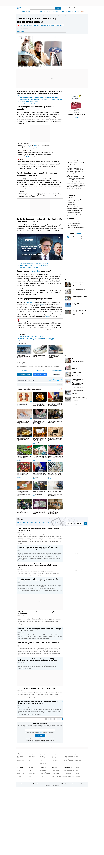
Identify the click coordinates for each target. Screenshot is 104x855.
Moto (63, 11)
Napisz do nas (41, 370)
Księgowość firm (20, 752)
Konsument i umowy (44, 757)
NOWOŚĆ (76, 112)
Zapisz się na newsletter (57, 370)
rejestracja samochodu (22, 366)
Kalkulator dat (54, 769)
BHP (29, 760)
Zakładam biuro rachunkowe (69, 754)
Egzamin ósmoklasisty (33, 777)
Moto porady (25, 522)
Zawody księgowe (20, 760)
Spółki (53, 756)
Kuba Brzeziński (20, 31)
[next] (62, 719)
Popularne (70, 162)
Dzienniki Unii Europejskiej (45, 773)
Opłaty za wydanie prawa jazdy (73, 220)
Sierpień (78, 233)
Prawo (48, 11)
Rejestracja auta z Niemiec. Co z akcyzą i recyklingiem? (33, 265)
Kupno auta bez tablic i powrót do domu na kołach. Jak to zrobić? (35, 340)
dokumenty (31, 366)
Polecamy (68, 356)
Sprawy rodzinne (43, 754)
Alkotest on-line (28, 524)
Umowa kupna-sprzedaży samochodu (75, 208)
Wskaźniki (71, 218)
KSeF (82, 11)
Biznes (34, 11)
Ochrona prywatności (26, 783)
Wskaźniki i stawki (68, 767)
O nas (18, 783)
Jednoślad (50, 522)
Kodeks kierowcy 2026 (76, 114)
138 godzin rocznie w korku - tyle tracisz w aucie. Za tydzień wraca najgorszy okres (75, 176)
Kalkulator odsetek (55, 773)
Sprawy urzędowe (43, 759)
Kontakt (67, 783)
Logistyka (44, 522)
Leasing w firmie (55, 760)
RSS (62, 783)
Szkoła (30, 770)
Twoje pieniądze (55, 11)
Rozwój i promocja (20, 773)
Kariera (57, 783)
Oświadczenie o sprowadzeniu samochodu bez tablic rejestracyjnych (36, 338)
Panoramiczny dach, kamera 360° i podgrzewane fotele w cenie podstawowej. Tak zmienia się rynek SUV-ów (76, 165)
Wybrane (82, 162)
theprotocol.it (77, 776)
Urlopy (30, 759)
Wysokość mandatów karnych (73, 223)
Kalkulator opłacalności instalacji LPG (75, 199)
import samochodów (39, 366)
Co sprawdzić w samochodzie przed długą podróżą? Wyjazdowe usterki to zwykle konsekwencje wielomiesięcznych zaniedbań (76, 186)
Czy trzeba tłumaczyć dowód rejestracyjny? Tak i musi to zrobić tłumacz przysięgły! (40, 99)
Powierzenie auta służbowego (73, 212)
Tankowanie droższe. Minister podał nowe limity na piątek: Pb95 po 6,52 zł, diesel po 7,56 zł (75, 179)
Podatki (18, 754)
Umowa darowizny (71, 215)
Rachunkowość (20, 756)
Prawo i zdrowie (43, 763)
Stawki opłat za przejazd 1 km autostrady (75, 221)
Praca (41, 760)
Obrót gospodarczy (20, 757)
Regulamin (51, 783)
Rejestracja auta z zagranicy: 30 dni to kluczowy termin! (33, 263)
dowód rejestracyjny (31, 147)
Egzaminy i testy (32, 773)
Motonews (19, 522)
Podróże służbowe (67, 773)
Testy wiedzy (31, 779)
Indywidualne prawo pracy (33, 754)
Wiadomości (77, 754)
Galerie (55, 522)
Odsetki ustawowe (67, 774)
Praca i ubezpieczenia (56, 757)
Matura (30, 776)
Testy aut (31, 522)
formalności (56, 366)
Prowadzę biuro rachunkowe (69, 756)
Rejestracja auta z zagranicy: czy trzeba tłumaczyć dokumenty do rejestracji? (38, 97)
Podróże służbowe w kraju (72, 225)
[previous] (46, 719)
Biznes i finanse (55, 754)
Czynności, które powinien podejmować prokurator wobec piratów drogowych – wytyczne (75, 182)
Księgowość (22, 11)
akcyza (42, 304)
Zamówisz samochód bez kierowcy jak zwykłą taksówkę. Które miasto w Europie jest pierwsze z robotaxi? (75, 172)
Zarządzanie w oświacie (33, 774)
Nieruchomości (69, 11)
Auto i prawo (37, 522)
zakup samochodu (49, 366)
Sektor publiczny (41, 11)
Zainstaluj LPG (20, 524)
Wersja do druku (25, 370)
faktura (35, 145)
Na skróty (77, 767)
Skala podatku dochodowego (69, 776)
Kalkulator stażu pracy (56, 774)
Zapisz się (40, 735)
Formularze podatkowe (79, 774)
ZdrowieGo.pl (78, 769)
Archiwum (77, 770)
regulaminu (40, 732)
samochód (36, 271)
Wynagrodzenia (31, 756)
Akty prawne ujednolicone (45, 774)
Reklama (72, 783)
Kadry (29, 11)
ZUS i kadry (19, 759)
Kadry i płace (19, 774)
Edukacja (77, 11)
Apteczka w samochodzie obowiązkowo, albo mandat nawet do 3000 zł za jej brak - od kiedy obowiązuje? (75, 189)
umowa (48, 186)
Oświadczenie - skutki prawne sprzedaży (75, 214)
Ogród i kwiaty (78, 760)
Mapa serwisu (80, 783)
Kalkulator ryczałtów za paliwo (73, 200)
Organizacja (19, 769)
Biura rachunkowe (68, 752)
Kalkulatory (72, 195)
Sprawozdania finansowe (68, 760)
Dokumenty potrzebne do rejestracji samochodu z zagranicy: (34, 95)
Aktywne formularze (74, 207)
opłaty (27, 156)
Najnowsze (76, 162)
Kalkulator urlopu (70, 202)
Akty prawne (43, 767)
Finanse (77, 757)
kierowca (25, 118)
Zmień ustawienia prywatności (40, 783)
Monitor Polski (43, 770)
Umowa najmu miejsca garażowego (74, 210)
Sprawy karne (43, 756)
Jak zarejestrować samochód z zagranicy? (29, 101)
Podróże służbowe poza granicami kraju (75, 227)
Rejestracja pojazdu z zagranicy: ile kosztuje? (30, 103)
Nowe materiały (69, 280)
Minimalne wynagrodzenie (69, 770)
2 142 (59, 718)
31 (68, 236)
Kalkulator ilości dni (71, 204)
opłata (47, 316)
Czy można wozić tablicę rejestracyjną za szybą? (31, 267)
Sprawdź (76, 117)
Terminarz (71, 233)
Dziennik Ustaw (43, 769)
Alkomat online (70, 197)
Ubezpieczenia (31, 757)
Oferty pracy (77, 777)
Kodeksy (42, 776)
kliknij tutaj (46, 741)
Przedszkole (31, 769)
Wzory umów (77, 773)
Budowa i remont (78, 759)
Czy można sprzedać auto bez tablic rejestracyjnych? (32, 336)
